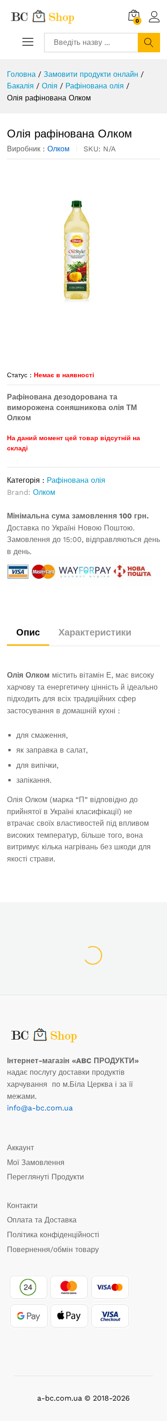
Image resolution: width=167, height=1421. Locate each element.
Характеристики (94, 632)
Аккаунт (20, 1147)
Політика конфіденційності (53, 1234)
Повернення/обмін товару (53, 1249)
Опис (28, 632)
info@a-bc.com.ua (40, 1107)
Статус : (19, 375)
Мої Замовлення (35, 1162)
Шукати (149, 42)
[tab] (28, 636)
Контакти (22, 1205)
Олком (58, 148)
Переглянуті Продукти (45, 1176)
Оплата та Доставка (42, 1219)
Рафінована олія (76, 480)
